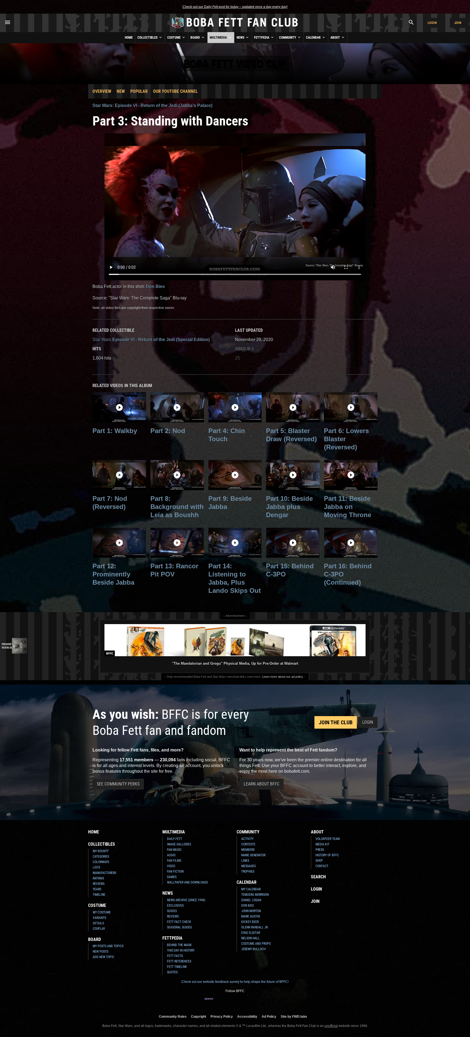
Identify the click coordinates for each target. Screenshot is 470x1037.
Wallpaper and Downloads (187, 882)
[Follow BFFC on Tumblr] (235, 1002)
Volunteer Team (328, 839)
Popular (139, 91)
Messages (248, 866)
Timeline (99, 895)
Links (245, 861)
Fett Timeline (177, 967)
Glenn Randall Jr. (254, 927)
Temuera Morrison (255, 895)
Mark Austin (250, 916)
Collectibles (147, 37)
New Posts (100, 951)
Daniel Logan (251, 900)
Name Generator (253, 855)
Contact (322, 866)
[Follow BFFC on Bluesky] (261, 1002)
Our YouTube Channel (175, 91)
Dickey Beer (250, 922)
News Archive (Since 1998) (186, 900)
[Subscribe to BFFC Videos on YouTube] (243, 1002)
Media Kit (322, 844)
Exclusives (175, 905)
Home (129, 37)
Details (98, 923)
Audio (171, 855)
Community (288, 37)
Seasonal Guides (179, 927)
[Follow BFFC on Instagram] (217, 1002)
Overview (101, 91)
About (335, 37)
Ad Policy (269, 1016)
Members (248, 850)
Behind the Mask (179, 945)
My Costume (102, 912)
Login (432, 23)
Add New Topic (103, 957)
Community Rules (173, 1016)
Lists (96, 867)
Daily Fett (174, 839)
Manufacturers (104, 873)
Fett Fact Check (179, 922)
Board (195, 37)
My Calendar (251, 889)
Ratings (98, 878)
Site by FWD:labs (294, 1016)
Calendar (313, 37)
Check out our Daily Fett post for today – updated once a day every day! (235, 7)
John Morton (251, 911)
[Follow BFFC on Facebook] (209, 1002)
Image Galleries (179, 844)
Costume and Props (256, 944)
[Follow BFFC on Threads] (252, 1002)
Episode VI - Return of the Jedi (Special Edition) (151, 339)
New (121, 91)
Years (97, 889)
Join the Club (335, 722)
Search (318, 876)
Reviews (98, 884)
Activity (247, 839)
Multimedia (219, 37)
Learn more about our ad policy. (283, 676)
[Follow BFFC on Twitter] (226, 1002)
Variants (99, 918)
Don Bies (155, 286)
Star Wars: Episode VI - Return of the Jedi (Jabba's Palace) (152, 105)
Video (171, 866)
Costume (174, 37)
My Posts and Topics (108, 946)
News (241, 37)
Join (457, 23)
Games (172, 877)
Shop (319, 861)
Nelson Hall (250, 938)
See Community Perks (118, 784)
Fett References (179, 961)
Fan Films (174, 861)
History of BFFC (327, 855)
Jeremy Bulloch (253, 949)
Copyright (198, 1016)
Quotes (172, 972)
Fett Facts (175, 956)
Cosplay (99, 929)
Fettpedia (262, 37)
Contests (248, 844)
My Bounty (101, 851)
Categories (101, 856)
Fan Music (174, 850)
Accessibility (247, 1016)
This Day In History (180, 950)
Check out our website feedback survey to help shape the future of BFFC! (235, 982)
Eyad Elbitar (250, 933)
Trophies (247, 871)
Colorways (101, 862)
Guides (172, 911)
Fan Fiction (175, 871)
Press (320, 850)
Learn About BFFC (261, 784)
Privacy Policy (222, 1016)
